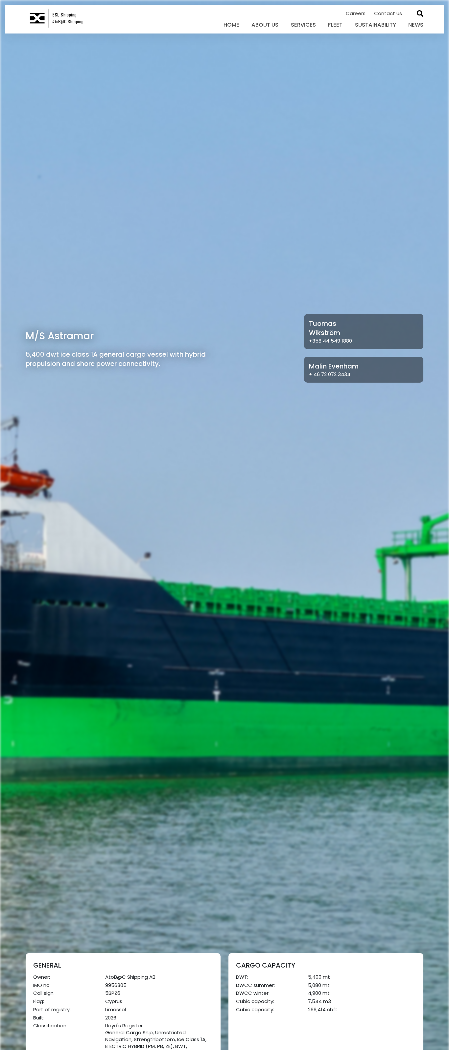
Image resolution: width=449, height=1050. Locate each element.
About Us (264, 25)
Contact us (388, 13)
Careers (356, 13)
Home (231, 25)
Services (303, 25)
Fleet (335, 25)
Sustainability (375, 25)
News (415, 25)
